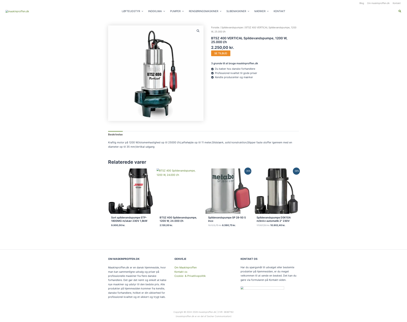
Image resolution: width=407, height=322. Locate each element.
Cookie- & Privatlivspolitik (190, 275)
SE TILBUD (220, 53)
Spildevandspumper (232, 27)
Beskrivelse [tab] (115, 134)
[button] (141, 11)
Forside (215, 27)
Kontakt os (180, 271)
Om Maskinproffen (185, 267)
